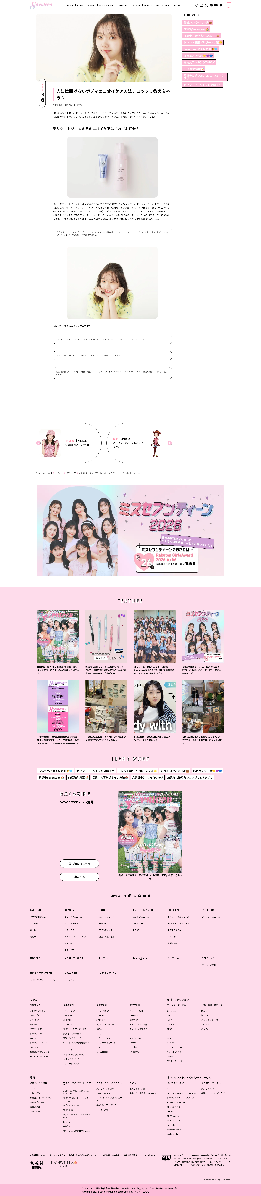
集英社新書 (68, 1109)
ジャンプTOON (36, 1033)
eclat (169, 1038)
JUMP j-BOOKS (103, 1093)
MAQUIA (170, 1024)
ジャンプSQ (35, 1015)
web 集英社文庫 (37, 1102)
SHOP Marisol (173, 1115)
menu (229, 7)
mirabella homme (174, 1129)
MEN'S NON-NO (174, 1051)
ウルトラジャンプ (71, 1063)
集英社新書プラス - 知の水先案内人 (76, 1116)
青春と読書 (35, 1106)
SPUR (169, 1028)
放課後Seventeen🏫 (196, 29)
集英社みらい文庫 (137, 1088)
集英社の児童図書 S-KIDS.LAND (143, 1093)
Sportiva (205, 1024)
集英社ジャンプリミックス (41, 1051)
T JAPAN (170, 1042)
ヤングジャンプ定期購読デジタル (77, 1044)
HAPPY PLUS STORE (176, 1102)
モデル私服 (35, 923)
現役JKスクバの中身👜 (198, 22)
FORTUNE (177, 5)
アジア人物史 (36, 1111)
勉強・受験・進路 (106, 936)
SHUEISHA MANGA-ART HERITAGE (182, 1093)
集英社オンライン (175, 1060)
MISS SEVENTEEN (41, 973)
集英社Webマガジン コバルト (109, 1105)
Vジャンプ (34, 1019)
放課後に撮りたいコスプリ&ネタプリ (204, 77)
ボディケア (71, 473)
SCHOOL (91, 5)
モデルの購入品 (174, 930)
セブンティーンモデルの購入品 (202, 85)
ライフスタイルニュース (178, 916)
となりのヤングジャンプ (74, 1054)
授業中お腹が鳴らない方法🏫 (202, 36)
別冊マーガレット (104, 1038)
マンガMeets (102, 1051)
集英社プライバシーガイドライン (83, 1155)
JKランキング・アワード (179, 923)
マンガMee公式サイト (106, 1042)
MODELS (148, 5)
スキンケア (69, 943)
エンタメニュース (141, 916)
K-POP (136, 930)
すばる (33, 1088)
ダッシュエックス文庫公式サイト (110, 1099)
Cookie (133, 1042)
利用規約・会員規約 (111, 1155)
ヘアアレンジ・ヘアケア (75, 936)
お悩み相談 (172, 943)
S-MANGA (34, 1047)
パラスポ (205, 1028)
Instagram (140, 958)
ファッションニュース (40, 916)
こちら (146, 1191)
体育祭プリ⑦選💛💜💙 (198, 56)
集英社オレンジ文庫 (105, 1088)
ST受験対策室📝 (194, 69)
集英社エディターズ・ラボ (213, 1093)
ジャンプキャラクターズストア (180, 1097)
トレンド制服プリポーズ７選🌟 (203, 42)
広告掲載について (38, 1155)
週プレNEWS (207, 1015)
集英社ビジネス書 (71, 1105)
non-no (170, 1015)
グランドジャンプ (71, 1059)
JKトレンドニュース (211, 916)
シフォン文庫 (102, 1109)
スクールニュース (106, 916)
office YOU (134, 1051)
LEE (168, 1033)
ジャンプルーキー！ (39, 1042)
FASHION (70, 5)
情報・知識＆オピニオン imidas (77, 1130)
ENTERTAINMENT (107, 5)
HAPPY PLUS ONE (175, 1047)
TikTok (103, 958)
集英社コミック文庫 (39, 1056)
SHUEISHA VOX (173, 1106)
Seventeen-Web (44, 473)
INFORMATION (107, 973)
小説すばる (35, 1093)
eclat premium (173, 1120)
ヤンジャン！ (69, 1049)
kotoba (66, 1121)
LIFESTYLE (123, 5)
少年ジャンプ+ (36, 1028)
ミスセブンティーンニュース (42, 980)
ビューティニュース (73, 916)
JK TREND (136, 5)
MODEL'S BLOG (162, 5)
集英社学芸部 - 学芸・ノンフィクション (76, 1099)
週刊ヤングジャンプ (72, 1038)
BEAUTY (80, 5)
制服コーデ (104, 923)
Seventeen (171, 1010)
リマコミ (100, 1047)
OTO (169, 1088)
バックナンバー (71, 980)
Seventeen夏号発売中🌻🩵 (201, 49)
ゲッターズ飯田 (209, 965)
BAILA (169, 1019)
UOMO (170, 1056)
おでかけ (172, 936)
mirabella (171, 1125)
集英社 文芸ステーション (41, 1097)
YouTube (173, 958)
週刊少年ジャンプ (38, 1010)
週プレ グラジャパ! (209, 1019)
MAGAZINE (71, 973)
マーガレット (102, 1033)
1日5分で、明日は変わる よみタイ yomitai (77, 1092)
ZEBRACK (34, 1038)
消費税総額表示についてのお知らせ (139, 1155)
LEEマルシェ (172, 1111)
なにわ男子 (138, 923)
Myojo (204, 1010)
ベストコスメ (70, 930)
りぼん (99, 1028)
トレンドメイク (71, 923)
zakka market (173, 1134)
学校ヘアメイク (105, 930)
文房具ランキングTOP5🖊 (199, 62)
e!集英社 (67, 1126)
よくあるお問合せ (57, 1155)
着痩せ (33, 936)
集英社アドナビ (208, 1088)
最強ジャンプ (36, 1024)
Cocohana (134, 1047)
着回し (33, 930)
